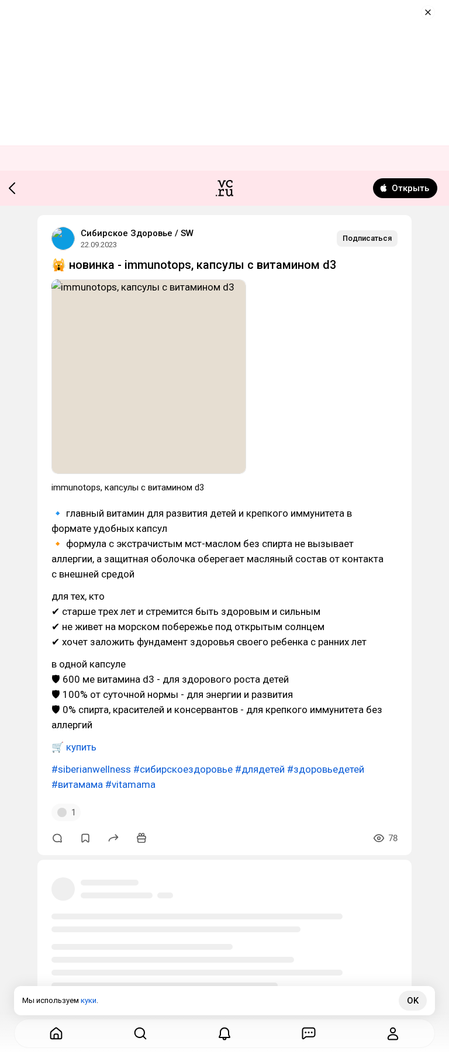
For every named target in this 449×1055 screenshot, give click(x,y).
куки (88, 1000)
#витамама (77, 784)
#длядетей (260, 769)
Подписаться (367, 238)
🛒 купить (73, 747)
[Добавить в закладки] (85, 838)
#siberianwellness (91, 769)
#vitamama (130, 784)
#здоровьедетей (325, 769)
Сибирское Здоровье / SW (137, 233)
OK (413, 1000)
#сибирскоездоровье (183, 769)
